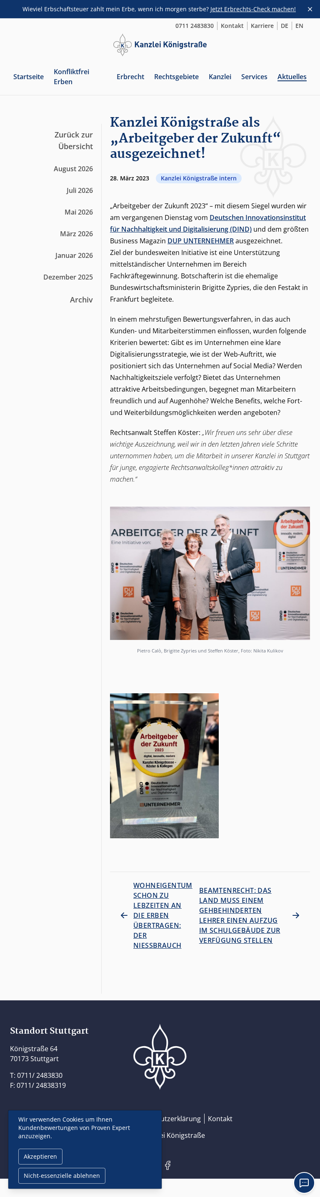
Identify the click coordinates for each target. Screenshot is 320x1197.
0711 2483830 (194, 26)
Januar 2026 (74, 255)
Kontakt (232, 26)
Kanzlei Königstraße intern (199, 178)
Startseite (28, 76)
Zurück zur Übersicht (74, 140)
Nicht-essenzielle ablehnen (62, 1176)
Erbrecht (130, 76)
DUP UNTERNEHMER (201, 240)
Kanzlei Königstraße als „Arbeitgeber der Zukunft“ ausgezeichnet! (195, 138)
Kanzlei (220, 76)
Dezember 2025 (68, 277)
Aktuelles (292, 76)
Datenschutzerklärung (165, 1118)
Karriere (262, 26)
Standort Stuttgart (49, 1031)
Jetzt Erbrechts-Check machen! (253, 9)
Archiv (81, 300)
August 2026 (73, 168)
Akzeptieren (40, 1156)
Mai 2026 (79, 212)
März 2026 (76, 233)
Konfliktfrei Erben (71, 76)
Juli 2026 (80, 190)
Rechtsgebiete (176, 76)
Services (254, 76)
